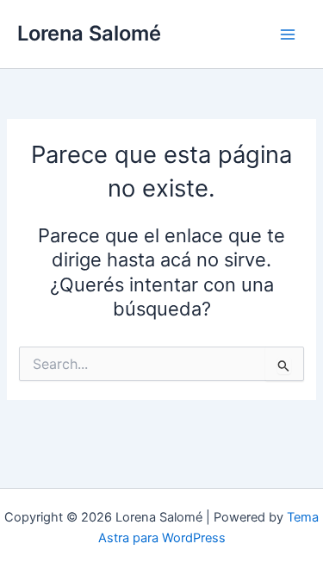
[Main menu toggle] (288, 34)
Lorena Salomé (89, 33)
